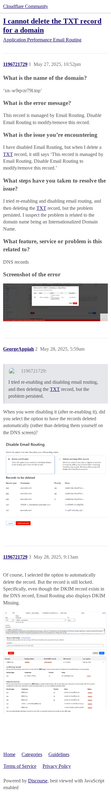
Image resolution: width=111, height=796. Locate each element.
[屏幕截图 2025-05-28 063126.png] (55, 302)
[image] (55, 485)
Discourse (37, 780)
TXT (8, 154)
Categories (32, 754)
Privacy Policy (57, 766)
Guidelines (58, 754)
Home (9, 754)
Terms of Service (19, 766)
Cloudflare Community (25, 6)
